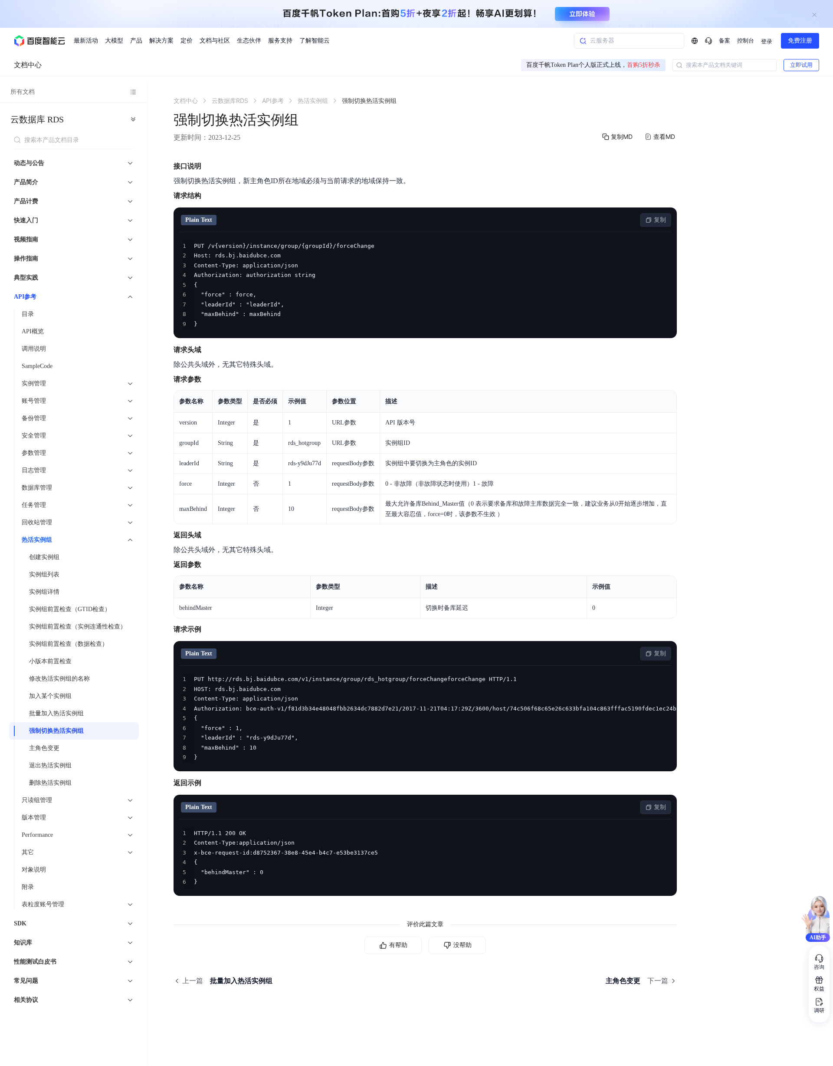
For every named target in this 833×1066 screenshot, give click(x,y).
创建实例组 (44, 557)
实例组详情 (44, 592)
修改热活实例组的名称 (59, 678)
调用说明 (34, 348)
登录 (766, 41)
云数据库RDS (37, 119)
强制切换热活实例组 (56, 730)
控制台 (745, 40)
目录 (28, 314)
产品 (136, 40)
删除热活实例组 (50, 783)
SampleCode (37, 366)
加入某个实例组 (50, 696)
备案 (724, 40)
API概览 (33, 331)
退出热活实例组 (50, 765)
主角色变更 (44, 748)
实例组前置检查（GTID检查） (70, 609)
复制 (660, 220)
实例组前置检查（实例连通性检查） (77, 626)
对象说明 (34, 869)
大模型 (114, 40)
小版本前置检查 (50, 661)
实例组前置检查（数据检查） (68, 644)
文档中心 (28, 65)
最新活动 (86, 40)
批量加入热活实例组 (56, 713)
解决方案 (161, 40)
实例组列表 (44, 574)
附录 (28, 887)
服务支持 (280, 40)
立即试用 (801, 65)
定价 (186, 40)
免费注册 (800, 40)
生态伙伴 (249, 40)
